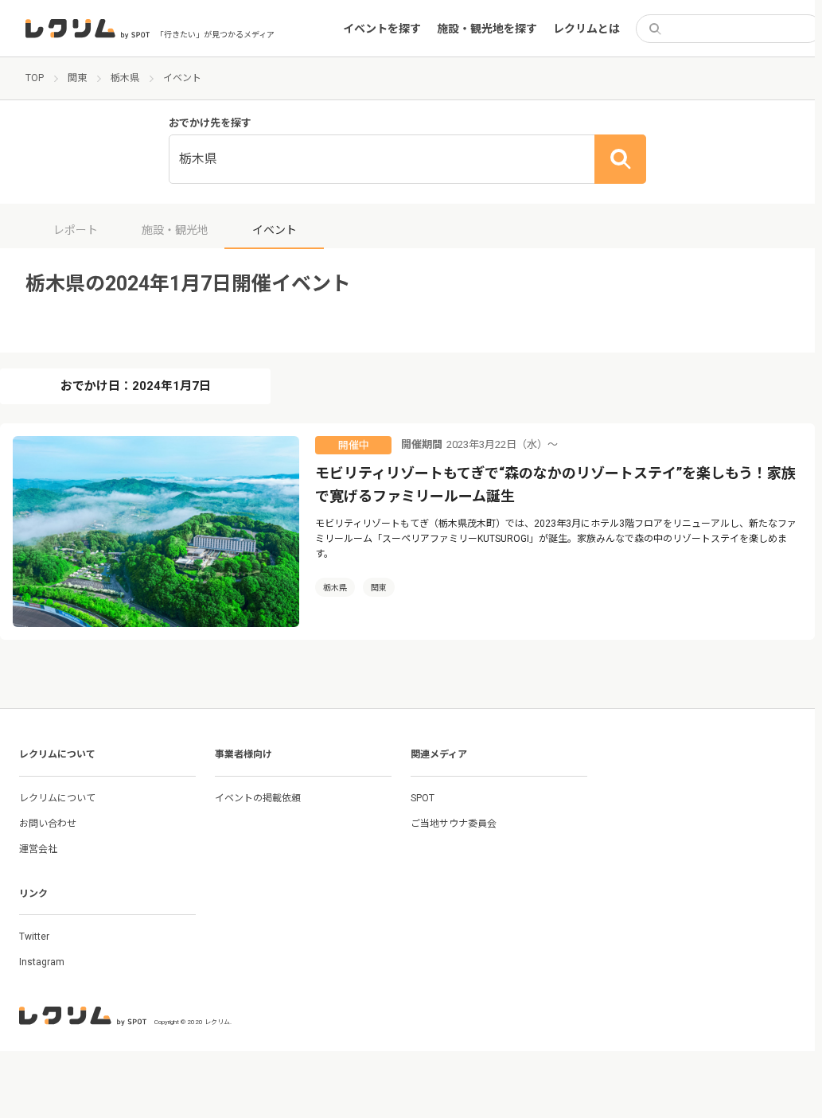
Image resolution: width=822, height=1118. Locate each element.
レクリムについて (57, 798)
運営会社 (38, 849)
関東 (379, 587)
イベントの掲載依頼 (258, 798)
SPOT (422, 798)
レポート (75, 230)
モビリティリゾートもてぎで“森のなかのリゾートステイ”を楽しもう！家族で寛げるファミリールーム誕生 (555, 484)
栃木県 (335, 587)
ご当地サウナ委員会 (454, 823)
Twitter (34, 936)
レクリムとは (586, 28)
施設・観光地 (175, 230)
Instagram (41, 962)
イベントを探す (382, 28)
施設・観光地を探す (487, 28)
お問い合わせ (47, 823)
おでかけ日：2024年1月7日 (135, 386)
